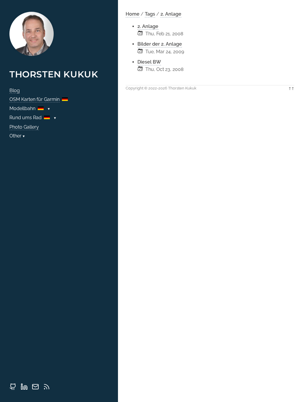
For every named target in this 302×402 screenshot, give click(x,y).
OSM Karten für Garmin (34, 99)
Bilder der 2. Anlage (159, 44)
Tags (150, 14)
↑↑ (291, 88)
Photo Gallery (24, 127)
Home (132, 14)
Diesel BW (149, 62)
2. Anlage (170, 14)
